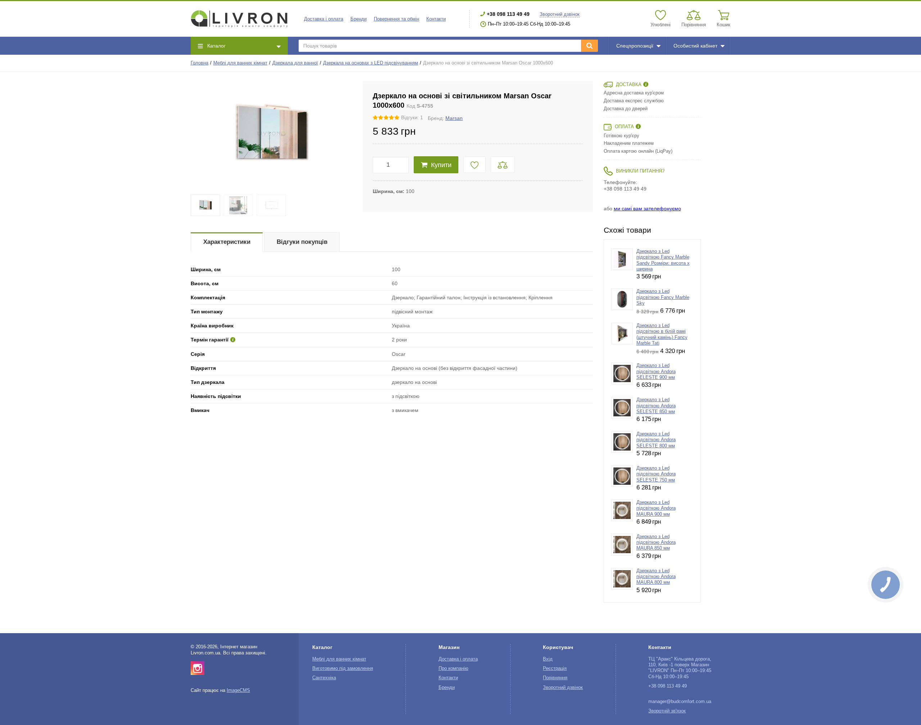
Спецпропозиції (634, 46)
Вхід (548, 659)
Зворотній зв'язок (667, 710)
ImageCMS (238, 690)
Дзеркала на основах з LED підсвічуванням (370, 63)
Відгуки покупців (302, 241)
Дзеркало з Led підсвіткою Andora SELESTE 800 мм (656, 439)
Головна (199, 63)
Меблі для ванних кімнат (240, 63)
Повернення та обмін (396, 19)
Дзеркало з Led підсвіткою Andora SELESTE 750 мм (656, 474)
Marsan (454, 118)
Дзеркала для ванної (295, 63)
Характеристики (226, 241)
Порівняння (555, 677)
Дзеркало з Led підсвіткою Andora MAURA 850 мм (656, 542)
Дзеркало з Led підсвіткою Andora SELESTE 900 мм (656, 371)
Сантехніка (324, 677)
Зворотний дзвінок (560, 14)
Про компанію (453, 668)
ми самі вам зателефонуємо (647, 208)
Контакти (436, 19)
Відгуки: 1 (412, 117)
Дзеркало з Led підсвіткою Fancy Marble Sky (662, 297)
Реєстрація (555, 668)
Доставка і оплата (323, 19)
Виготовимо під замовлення (342, 668)
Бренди (358, 19)
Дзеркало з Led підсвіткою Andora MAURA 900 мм (656, 508)
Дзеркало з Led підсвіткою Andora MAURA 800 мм (656, 576)
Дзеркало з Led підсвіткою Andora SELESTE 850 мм (656, 405)
